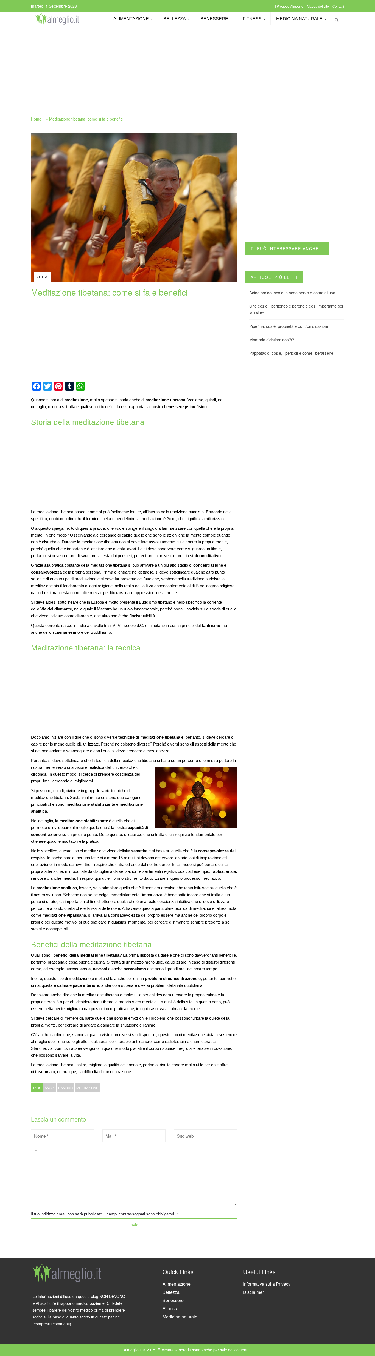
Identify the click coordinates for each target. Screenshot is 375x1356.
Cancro (65, 1087)
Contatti (338, 6)
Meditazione (87, 1087)
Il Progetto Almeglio (288, 6)
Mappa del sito (318, 6)
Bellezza (174, 18)
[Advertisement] (187, 67)
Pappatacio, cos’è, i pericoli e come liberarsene (291, 353)
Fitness (252, 18)
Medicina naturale (299, 18)
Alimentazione (131, 18)
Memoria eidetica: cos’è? (271, 339)
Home (36, 119)
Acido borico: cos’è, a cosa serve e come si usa (292, 292)
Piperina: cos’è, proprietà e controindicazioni (288, 326)
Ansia (50, 1087)
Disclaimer (253, 1292)
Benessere (214, 18)
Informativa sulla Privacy (266, 1284)
